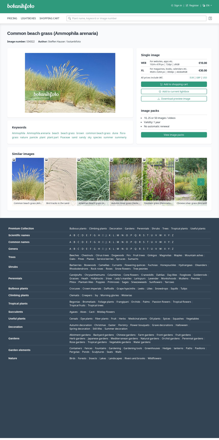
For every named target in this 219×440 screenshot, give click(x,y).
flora (122, 133)
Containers (76, 348)
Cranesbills (147, 274)
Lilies (149, 288)
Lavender (153, 278)
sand (74, 137)
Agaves (74, 311)
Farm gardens (146, 335)
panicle (34, 137)
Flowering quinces (135, 265)
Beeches (74, 255)
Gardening (115, 348)
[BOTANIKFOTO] (20, 7)
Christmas (100, 325)
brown (80, 133)
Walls (118, 352)
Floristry (123, 325)
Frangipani (122, 301)
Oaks (72, 259)
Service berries (105, 259)
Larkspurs (140, 278)
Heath (84, 278)
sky (90, 137)
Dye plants (87, 318)
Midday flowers (106, 311)
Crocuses (75, 288)
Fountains (100, 348)
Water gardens (142, 342)
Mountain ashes (194, 255)
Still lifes (97, 328)
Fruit (113, 318)
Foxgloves (185, 274)
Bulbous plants (78, 228)
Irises (109, 278)
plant (42, 137)
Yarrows (169, 282)
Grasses (74, 278)
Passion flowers (161, 301)
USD (205, 77)
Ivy (96, 295)
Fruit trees (139, 255)
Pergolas (75, 352)
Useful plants (197, 228)
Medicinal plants (137, 318)
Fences (88, 348)
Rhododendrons (79, 268)
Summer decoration (116, 328)
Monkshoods (168, 278)
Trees (165, 228)
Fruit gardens (183, 335)
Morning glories (110, 295)
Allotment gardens (80, 335)
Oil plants (155, 318)
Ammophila (18, 133)
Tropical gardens (97, 342)
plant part (53, 137)
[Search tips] (210, 18)
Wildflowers (154, 358)
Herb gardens (77, 338)
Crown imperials (92, 288)
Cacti (92, 311)
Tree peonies (140, 268)
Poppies (100, 282)
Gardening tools (133, 348)
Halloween (182, 325)
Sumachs (133, 259)
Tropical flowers (182, 301)
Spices (166, 318)
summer (108, 137)
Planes (90, 259)
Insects (93, 358)
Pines (81, 259)
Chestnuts (87, 255)
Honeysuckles (168, 265)
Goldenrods (200, 274)
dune (115, 133)
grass (15, 137)
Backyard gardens (103, 335)
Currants (117, 265)
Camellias (104, 265)
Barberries (76, 265)
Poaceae (65, 137)
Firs (129, 255)
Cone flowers (131, 274)
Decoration (115, 228)
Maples (178, 255)
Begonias (75, 301)
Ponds (85, 352)
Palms (146, 301)
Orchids (135, 301)
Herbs (122, 318)
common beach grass (98, 133)
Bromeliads (89, 301)
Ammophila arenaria (38, 133)
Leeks (141, 288)
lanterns (178, 348)
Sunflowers (155, 282)
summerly (120, 137)
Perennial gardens (192, 338)
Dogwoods (118, 255)
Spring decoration (80, 328)
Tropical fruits (77, 305)
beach (55, 133)
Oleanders (201, 265)
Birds (72, 358)
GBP (198, 77)
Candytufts (76, 274)
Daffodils (109, 288)
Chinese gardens (126, 335)
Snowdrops (161, 288)
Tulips (184, 288)
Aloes (83, 311)
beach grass (68, 133)
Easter (112, 325)
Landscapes (115, 358)
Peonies (195, 278)
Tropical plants (179, 228)
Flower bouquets (139, 325)
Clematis (74, 295)
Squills (174, 288)
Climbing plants (98, 228)
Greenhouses (152, 348)
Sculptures (98, 352)
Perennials (143, 228)
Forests (82, 358)
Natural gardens (150, 338)
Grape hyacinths (126, 288)
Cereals (74, 318)
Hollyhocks (97, 278)
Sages (125, 282)
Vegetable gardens (120, 342)
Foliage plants (106, 301)
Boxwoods (90, 265)
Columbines (114, 274)
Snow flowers (123, 268)
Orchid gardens (171, 338)
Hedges (167, 348)
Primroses (113, 282)
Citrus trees (102, 255)
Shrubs (156, 228)
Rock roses (97, 268)
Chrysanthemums (95, 274)
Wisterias (126, 295)
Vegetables (192, 318)
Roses (109, 268)
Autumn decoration (81, 325)
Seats (110, 352)
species (97, 137)
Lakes (103, 358)
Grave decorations (162, 325)
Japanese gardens (98, 338)
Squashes (178, 318)
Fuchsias (153, 265)
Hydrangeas (186, 265)
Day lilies (172, 274)
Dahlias (160, 274)
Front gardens (165, 335)
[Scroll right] (201, 181)
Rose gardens (77, 342)
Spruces (120, 259)
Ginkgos (152, 255)
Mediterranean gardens (124, 338)
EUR (192, 77)
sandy (82, 137)
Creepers (87, 295)
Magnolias (165, 255)
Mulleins (183, 278)
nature (24, 137)
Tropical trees (95, 305)
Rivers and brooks (135, 358)
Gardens (130, 228)
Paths (189, 348)
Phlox (73, 282)
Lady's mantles (123, 278)
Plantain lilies (85, 282)
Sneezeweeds (139, 282)
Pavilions (200, 348)
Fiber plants (102, 318)
